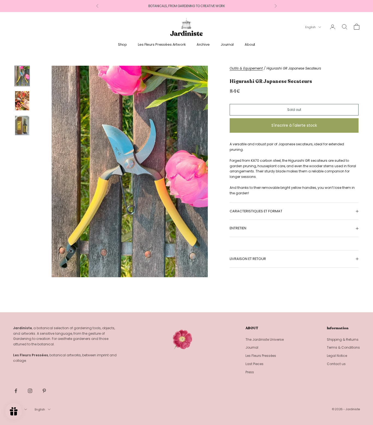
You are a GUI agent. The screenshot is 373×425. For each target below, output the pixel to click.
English (310, 27)
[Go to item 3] (22, 125)
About (250, 44)
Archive (203, 44)
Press (249, 372)
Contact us (336, 364)
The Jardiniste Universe (264, 339)
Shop (122, 44)
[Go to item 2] (22, 101)
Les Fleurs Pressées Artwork (162, 44)
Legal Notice (337, 355)
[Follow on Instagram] (30, 391)
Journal (227, 44)
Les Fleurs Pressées (260, 355)
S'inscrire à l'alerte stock (294, 125)
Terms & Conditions (343, 347)
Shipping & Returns (343, 339)
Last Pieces (254, 364)
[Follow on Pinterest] (44, 391)
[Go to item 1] (22, 76)
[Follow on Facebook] (16, 391)
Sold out (294, 109)
